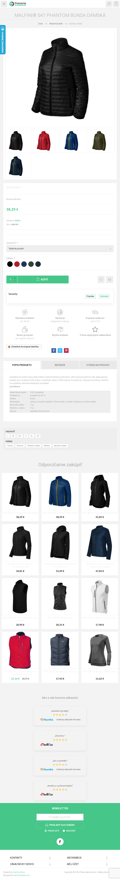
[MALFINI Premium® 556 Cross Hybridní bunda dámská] (99, 542)
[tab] (22, 365)
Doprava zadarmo (95, 316)
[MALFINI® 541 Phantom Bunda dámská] (20, 491)
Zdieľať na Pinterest (66, 350)
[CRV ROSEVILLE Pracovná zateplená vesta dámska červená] (20, 650)
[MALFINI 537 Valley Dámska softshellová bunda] (20, 542)
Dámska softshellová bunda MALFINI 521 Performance (60, 565)
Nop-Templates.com (22, 875)
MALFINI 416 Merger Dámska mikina (99, 672)
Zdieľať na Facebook (53, 350)
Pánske (90, 296)
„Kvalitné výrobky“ (60, 711)
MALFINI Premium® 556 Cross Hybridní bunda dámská (99, 565)
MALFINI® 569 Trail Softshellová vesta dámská (20, 619)
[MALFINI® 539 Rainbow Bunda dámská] (99, 491)
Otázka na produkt (98, 365)
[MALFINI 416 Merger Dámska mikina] (99, 650)
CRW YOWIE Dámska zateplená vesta (60, 672)
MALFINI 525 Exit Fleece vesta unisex (100, 618)
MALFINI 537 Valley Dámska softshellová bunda (20, 565)
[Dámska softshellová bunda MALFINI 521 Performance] (59, 542)
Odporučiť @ (109, 279)
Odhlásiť (70, 831)
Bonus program (25, 333)
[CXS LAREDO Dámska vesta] (59, 596)
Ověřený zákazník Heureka (68, 720)
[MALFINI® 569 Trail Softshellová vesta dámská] (20, 596)
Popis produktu (22, 365)
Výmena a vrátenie (25, 316)
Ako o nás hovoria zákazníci (60, 697)
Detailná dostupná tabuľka (25, 346)
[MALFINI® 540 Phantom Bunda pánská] (59, 491)
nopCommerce (19, 872)
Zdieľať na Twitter (60, 350)
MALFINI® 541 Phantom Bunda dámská (20, 513)
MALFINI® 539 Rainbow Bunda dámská (99, 513)
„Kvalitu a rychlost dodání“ (60, 786)
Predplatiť (53, 831)
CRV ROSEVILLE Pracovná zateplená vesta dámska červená (20, 673)
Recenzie (60, 365)
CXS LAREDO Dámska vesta (60, 618)
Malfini (18, 220)
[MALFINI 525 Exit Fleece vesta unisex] (99, 596)
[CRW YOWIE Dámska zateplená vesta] (59, 650)
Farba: (10, 258)
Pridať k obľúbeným (101, 279)
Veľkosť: (11, 243)
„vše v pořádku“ (60, 761)
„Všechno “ (60, 736)
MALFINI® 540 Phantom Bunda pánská (60, 513)
